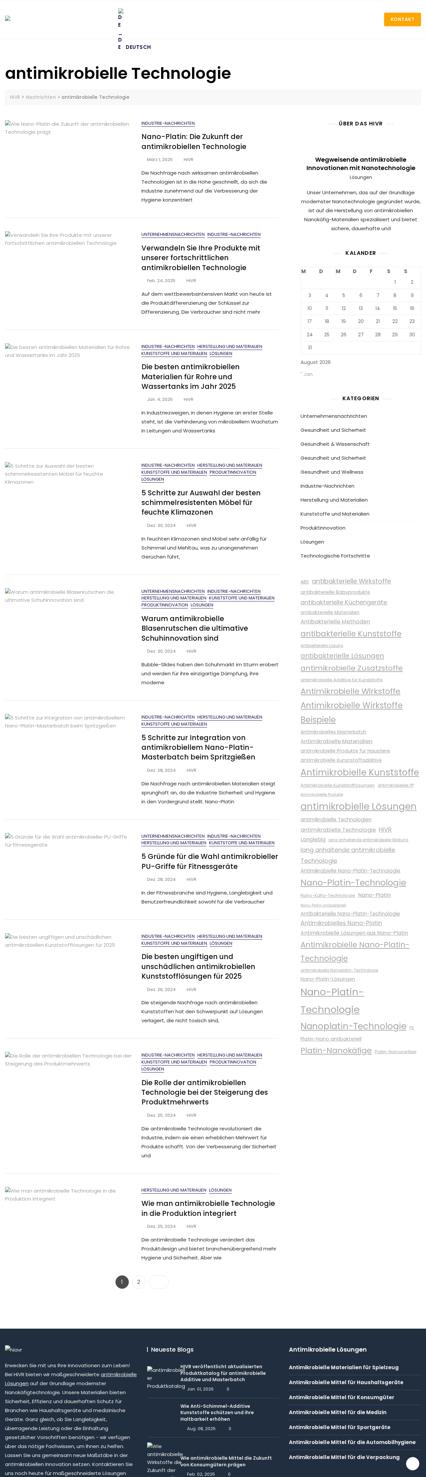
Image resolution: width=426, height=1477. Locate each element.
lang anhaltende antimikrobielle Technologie (348, 855)
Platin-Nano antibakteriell (331, 1039)
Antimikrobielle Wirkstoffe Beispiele (352, 713)
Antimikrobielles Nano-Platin (341, 923)
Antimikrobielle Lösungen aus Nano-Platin (354, 932)
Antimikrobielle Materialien (336, 741)
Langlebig (313, 839)
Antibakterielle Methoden (335, 621)
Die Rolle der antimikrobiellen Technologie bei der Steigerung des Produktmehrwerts (204, 1092)
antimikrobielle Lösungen (359, 806)
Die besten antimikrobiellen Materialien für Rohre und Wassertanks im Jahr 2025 (190, 376)
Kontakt (403, 19)
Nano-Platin (374, 895)
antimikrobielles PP (396, 785)
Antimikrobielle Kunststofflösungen (338, 785)
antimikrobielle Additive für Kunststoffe (342, 680)
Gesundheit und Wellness (332, 471)
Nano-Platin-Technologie (353, 883)
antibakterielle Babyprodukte (335, 592)
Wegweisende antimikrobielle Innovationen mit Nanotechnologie (361, 163)
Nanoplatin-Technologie (353, 1026)
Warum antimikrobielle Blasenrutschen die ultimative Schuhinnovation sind (194, 628)
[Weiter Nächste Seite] (159, 1282)
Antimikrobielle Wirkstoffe (350, 691)
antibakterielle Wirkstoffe (351, 581)
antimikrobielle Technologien (336, 819)
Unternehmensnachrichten (173, 234)
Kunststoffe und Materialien (174, 353)
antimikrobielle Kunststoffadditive (341, 760)
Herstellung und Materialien (229, 346)
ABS (305, 582)
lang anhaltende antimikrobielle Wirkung (368, 840)
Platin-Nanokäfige (336, 1050)
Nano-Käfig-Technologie (328, 895)
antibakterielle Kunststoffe (351, 633)
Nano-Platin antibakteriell (323, 905)
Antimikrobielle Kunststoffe (360, 772)
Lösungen (221, 353)
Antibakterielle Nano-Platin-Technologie (350, 913)
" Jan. (307, 374)
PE (411, 1028)
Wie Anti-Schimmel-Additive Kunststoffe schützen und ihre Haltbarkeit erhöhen (217, 1412)
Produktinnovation (233, 472)
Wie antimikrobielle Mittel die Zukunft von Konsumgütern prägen (226, 1461)
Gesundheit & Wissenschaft (335, 443)
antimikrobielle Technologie (338, 830)
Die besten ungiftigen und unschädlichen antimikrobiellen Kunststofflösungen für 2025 (198, 966)
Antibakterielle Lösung (322, 645)
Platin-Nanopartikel (395, 1052)
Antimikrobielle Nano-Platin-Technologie (350, 870)
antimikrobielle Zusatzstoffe (352, 668)
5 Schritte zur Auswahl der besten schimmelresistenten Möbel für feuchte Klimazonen (201, 502)
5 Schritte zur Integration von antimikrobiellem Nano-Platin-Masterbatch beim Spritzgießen (198, 747)
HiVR (188, 159)
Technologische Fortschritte (335, 555)
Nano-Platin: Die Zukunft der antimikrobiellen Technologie (193, 141)
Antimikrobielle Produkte (322, 794)
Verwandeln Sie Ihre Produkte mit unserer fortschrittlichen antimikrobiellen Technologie (200, 257)
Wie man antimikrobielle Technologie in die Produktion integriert (208, 1208)
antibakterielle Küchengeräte (344, 602)
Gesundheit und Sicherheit (333, 429)
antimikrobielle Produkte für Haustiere (345, 750)
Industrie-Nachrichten (168, 123)
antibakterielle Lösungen (342, 655)
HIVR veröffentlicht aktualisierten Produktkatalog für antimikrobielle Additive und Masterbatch (223, 1373)
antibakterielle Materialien (330, 612)
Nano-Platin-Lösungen (328, 979)
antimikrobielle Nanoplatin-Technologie (339, 970)
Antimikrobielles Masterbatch (333, 732)
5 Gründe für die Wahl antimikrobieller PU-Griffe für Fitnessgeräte (209, 861)
